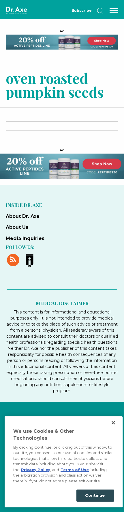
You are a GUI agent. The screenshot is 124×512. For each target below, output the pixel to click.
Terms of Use (75, 469)
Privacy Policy (35, 469)
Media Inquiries (25, 238)
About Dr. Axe (23, 216)
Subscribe (82, 10)
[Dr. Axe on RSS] (14, 259)
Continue (95, 495)
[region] (64, 461)
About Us (17, 227)
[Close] (113, 422)
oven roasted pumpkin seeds (55, 84)
